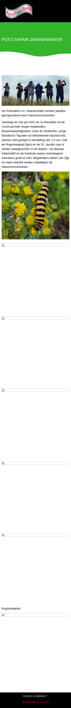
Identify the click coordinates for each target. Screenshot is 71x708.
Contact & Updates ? (35, 696)
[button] (61, 11)
